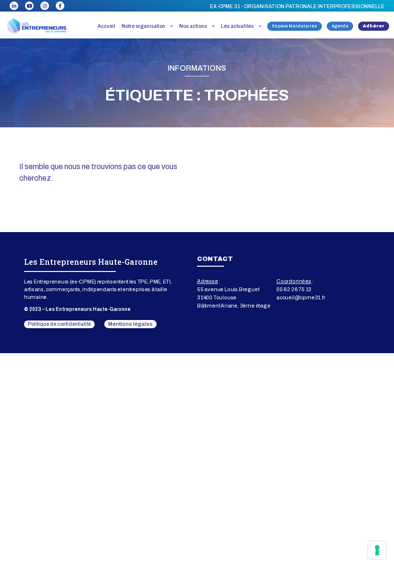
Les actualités (237, 26)
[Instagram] (44, 5)
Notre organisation (143, 26)
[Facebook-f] (60, 5)
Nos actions (193, 26)
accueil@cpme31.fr (300, 297)
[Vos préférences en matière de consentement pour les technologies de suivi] (377, 550)
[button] (297, 6)
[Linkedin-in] (14, 5)
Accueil (106, 26)
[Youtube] (29, 5)
